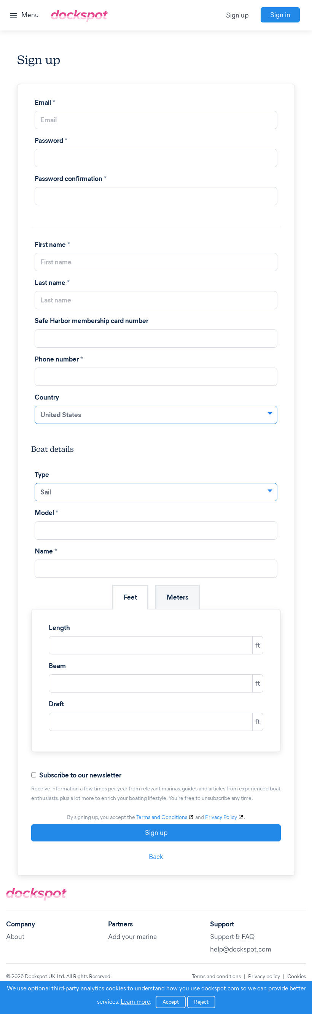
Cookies (296, 976)
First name (52, 244)
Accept (170, 1002)
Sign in (280, 15)
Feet (130, 597)
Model (46, 513)
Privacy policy (264, 976)
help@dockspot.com (240, 949)
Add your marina (132, 936)
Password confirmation (71, 178)
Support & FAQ (232, 936)
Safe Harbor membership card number (92, 321)
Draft (57, 704)
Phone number (59, 359)
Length (60, 628)
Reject (201, 1002)
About (15, 936)
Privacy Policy (221, 817)
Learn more (135, 1001)
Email (45, 102)
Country (47, 397)
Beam (58, 666)
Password (51, 140)
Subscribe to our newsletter (81, 775)
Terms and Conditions (161, 817)
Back (156, 856)
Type (43, 474)
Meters (177, 597)
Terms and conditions (216, 976)
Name (46, 551)
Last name (52, 282)
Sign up (237, 15)
